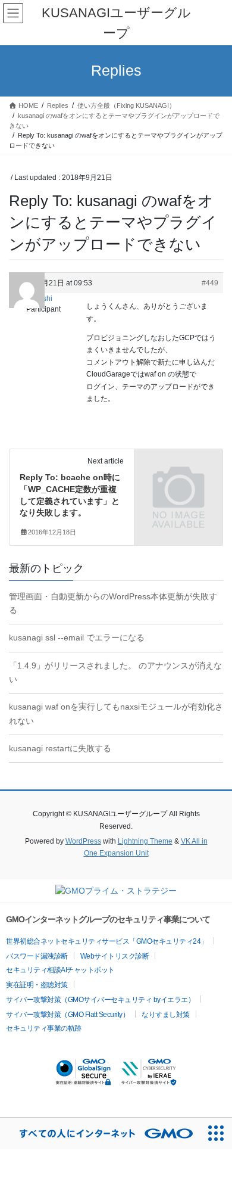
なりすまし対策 (166, 1014)
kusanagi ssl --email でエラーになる (77, 637)
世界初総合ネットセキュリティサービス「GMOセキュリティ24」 (107, 941)
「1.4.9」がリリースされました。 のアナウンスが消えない (115, 672)
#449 (210, 283)
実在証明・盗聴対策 (37, 985)
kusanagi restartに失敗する (60, 748)
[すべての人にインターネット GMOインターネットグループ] (100, 1133)
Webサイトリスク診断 (114, 956)
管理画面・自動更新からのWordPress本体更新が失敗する (113, 603)
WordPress (83, 841)
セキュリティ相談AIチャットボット (60, 970)
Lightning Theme (145, 841)
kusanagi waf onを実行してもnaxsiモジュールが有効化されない (116, 713)
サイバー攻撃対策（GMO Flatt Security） (67, 1014)
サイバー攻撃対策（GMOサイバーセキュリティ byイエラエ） (100, 1000)
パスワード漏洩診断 (37, 956)
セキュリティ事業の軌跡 (43, 1028)
